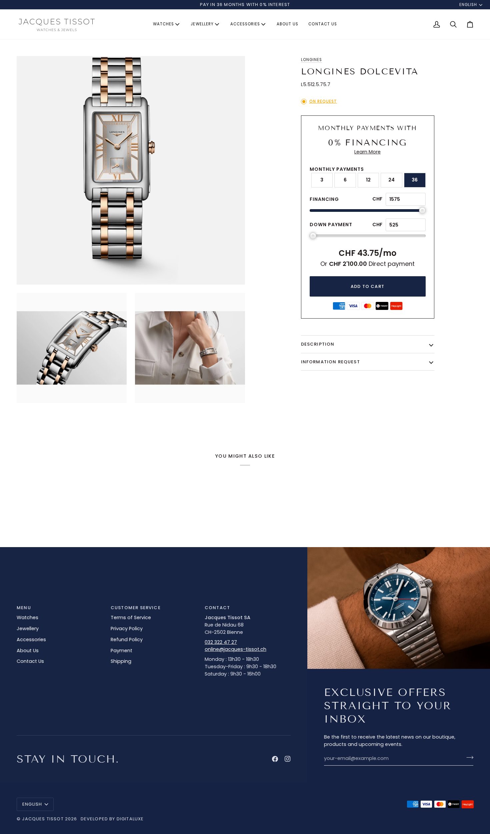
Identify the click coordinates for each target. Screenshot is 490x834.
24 (391, 179)
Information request (330, 362)
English (468, 4)
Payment (121, 650)
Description (318, 344)
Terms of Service (131, 617)
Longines (311, 59)
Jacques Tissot (42, 819)
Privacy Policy (127, 628)
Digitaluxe (130, 819)
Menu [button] (24, 607)
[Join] (467, 757)
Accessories (31, 639)
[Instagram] (288, 759)
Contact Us (30, 661)
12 (368, 179)
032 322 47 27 (221, 642)
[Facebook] (275, 759)
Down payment (331, 224)
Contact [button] (217, 607)
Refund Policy (127, 639)
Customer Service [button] (136, 607)
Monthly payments (337, 169)
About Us (28, 650)
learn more (367, 151)
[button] (167, 24)
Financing (324, 199)
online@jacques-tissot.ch (235, 649)
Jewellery (28, 628)
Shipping (121, 661)
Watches (27, 617)
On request (323, 101)
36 (415, 179)
